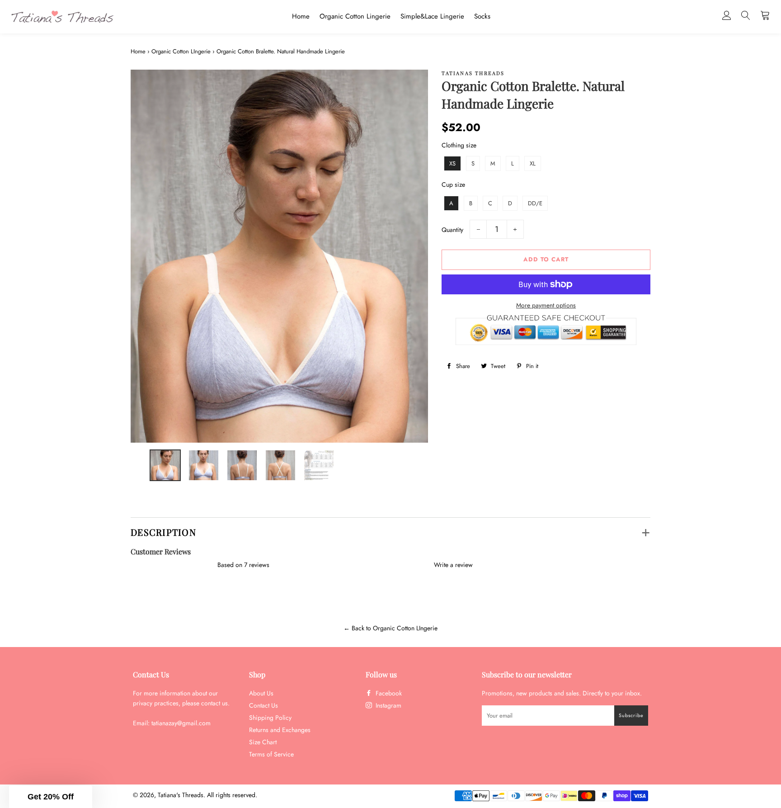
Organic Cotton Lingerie (355, 16)
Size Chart (263, 742)
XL (533, 163)
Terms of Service (271, 754)
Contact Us (263, 705)
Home (301, 16)
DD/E (535, 203)
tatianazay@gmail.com (181, 723)
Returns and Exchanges (280, 729)
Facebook (388, 693)
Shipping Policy (270, 717)
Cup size (453, 184)
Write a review (453, 564)
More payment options (546, 305)
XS (452, 163)
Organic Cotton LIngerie (181, 51)
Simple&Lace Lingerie (432, 16)
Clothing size (459, 145)
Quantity (452, 229)
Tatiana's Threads (180, 794)
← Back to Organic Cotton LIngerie (390, 628)
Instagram (387, 705)
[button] (50, 796)
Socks (482, 16)
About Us (261, 693)
